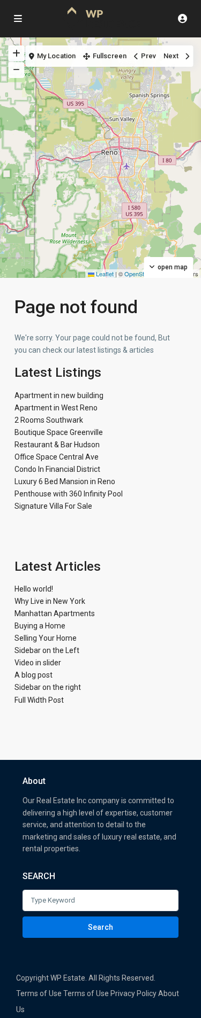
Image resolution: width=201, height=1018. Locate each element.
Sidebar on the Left (46, 650)
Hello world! (33, 589)
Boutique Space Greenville (58, 432)
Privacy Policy (133, 993)
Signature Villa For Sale (53, 506)
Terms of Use (39, 993)
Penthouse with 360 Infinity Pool (68, 493)
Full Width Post (39, 700)
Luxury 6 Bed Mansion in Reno (64, 481)
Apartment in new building (58, 395)
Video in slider (37, 662)
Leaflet (104, 273)
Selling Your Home (45, 638)
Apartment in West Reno (56, 407)
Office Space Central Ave (56, 457)
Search (100, 927)
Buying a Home (39, 625)
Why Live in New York (49, 601)
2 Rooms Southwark (48, 420)
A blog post (33, 675)
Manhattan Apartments (54, 613)
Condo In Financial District (57, 469)
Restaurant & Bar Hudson (57, 444)
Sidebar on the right (47, 687)
